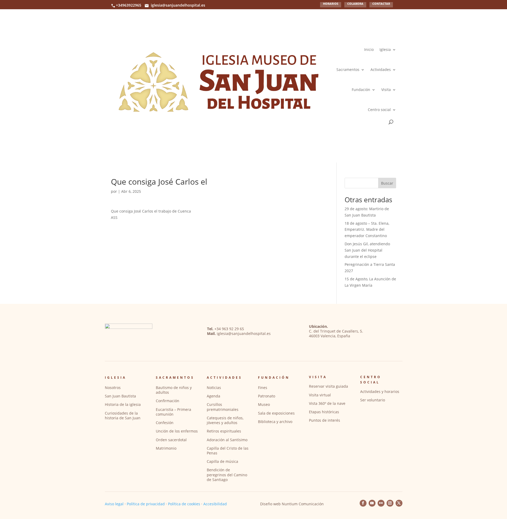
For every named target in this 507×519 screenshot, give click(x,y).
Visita (386, 89)
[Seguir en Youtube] (372, 503)
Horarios (330, 4)
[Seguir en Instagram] (390, 503)
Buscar (387, 183)
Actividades (380, 69)
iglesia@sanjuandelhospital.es (178, 5)
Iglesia (385, 49)
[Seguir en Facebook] (363, 503)
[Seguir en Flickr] (381, 503)
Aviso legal (114, 503)
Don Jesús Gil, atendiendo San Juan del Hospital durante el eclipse (367, 250)
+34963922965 (128, 5)
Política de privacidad (146, 503)
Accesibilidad (215, 503)
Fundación (361, 89)
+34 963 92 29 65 (229, 328)
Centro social (379, 109)
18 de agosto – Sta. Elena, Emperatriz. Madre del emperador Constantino (367, 229)
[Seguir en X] (399, 503)
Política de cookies (184, 503)
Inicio (369, 49)
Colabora (355, 4)
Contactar (381, 4)
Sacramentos (347, 69)
